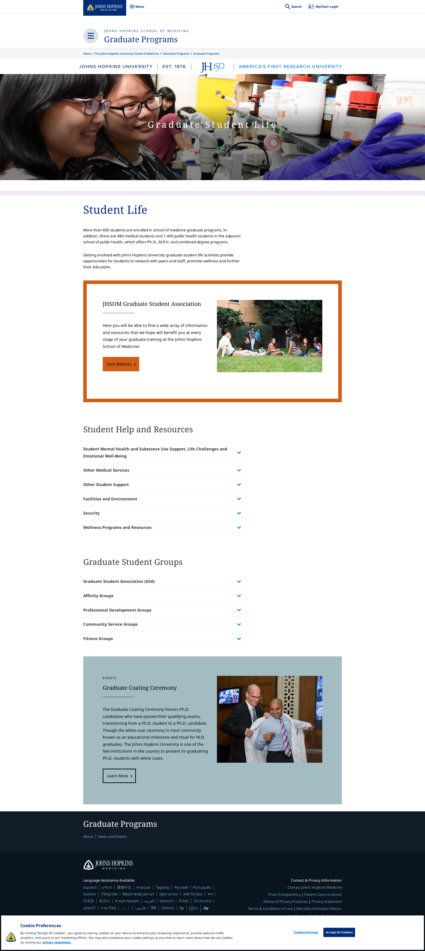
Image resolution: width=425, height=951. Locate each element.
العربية (149, 900)
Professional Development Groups (117, 610)
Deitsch (168, 907)
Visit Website (119, 364)
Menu (136, 8)
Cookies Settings (306, 932)
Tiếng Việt (109, 893)
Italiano (89, 894)
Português (202, 887)
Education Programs (176, 53)
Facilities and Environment (110, 498)
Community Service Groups (110, 624)
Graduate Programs (141, 39)
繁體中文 (124, 887)
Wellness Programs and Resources (117, 527)
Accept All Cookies (339, 932)
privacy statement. (56, 942)
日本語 (88, 900)
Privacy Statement (326, 901)
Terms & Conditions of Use (270, 908)
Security (91, 513)
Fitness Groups (98, 638)
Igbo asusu (168, 894)
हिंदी (153, 907)
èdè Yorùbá (192, 894)
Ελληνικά (202, 900)
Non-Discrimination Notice (318, 908)
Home (87, 53)
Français (144, 887)
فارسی (140, 907)
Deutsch (167, 900)
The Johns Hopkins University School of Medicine (127, 53)
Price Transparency (284, 894)
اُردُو (125, 907)
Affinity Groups (98, 595)
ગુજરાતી (89, 907)
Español (90, 887)
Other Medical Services (106, 470)
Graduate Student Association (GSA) (119, 581)
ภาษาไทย (108, 907)
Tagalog (162, 887)
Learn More (117, 775)
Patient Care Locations (323, 894)
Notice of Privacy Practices (285, 901)
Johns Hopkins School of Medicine (146, 31)
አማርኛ (107, 887)
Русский (181, 887)
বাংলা (210, 894)
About (88, 836)
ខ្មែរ (182, 907)
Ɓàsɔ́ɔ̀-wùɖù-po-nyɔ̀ (138, 893)
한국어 (104, 900)
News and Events (112, 836)
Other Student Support (106, 484)
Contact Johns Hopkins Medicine (315, 887)
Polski (184, 900)
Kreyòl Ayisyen (127, 900)
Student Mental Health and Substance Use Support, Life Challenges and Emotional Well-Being (155, 452)
